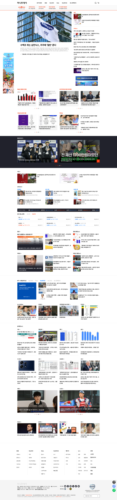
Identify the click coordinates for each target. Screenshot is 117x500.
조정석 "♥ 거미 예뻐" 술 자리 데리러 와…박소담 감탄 (31, 410)
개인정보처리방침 (28, 495)
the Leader (63, 422)
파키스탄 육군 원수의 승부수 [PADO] (25, 435)
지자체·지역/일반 (32, 464)
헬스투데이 (55, 467)
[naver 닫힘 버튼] (115, 489)
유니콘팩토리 (73, 3)
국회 (30, 454)
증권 (46, 3)
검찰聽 (42, 467)
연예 (18, 388)
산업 (18, 329)
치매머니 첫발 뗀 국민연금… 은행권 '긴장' (90, 347)
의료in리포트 (56, 461)
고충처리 (68, 495)
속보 (79, 474)
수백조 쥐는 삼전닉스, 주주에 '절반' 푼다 (38, 45)
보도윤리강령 (72, 495)
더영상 (40, 304)
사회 (39, 359)
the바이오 (64, 3)
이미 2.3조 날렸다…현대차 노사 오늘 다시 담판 (84, 31)
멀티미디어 (20, 138)
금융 (82, 329)
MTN (39, 422)
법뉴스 (42, 454)
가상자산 (18, 464)
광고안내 (50, 495)
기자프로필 (93, 467)
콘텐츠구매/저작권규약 (61, 495)
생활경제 (40, 329)
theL (58, 3)
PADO (19, 422)
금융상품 (18, 461)
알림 (91, 474)
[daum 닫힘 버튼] (115, 485)
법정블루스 (43, 464)
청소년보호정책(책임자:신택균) (38, 495)
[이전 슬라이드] (34, 108)
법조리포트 (43, 457)
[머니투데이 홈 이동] (22, 484)
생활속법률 (43, 461)
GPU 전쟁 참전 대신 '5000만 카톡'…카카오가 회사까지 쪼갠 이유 (86, 53)
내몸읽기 (55, 457)
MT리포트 (39, 3)
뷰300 (30, 467)
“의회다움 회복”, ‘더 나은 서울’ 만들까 (68, 435)
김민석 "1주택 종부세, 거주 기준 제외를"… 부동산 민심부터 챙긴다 (86, 43)
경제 (60, 329)
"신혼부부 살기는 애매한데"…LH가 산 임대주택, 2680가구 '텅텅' (87, 58)
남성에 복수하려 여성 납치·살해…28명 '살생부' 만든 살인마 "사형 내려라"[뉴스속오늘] (68, 128)
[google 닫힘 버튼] (115, 481)
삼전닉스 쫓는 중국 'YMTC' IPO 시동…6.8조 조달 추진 (90, 69)
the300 (52, 3)
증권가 (18, 467)
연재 (67, 461)
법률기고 (43, 474)
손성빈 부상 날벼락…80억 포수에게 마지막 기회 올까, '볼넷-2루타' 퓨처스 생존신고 (79, 409)
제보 (91, 470)
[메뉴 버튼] (98, 3)
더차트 (82, 304)
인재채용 (23, 495)
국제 (82, 359)
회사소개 (19, 495)
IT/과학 (19, 359)
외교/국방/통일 (32, 461)
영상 (91, 461)
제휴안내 (54, 495)
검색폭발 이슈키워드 (65, 304)
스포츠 (61, 388)
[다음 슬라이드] (39, 108)
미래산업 (80, 470)
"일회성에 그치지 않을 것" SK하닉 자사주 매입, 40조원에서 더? (36, 54)
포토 (91, 464)
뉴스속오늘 (20, 304)
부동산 (19, 253)
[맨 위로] (114, 494)
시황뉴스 (18, 454)
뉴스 (54, 454)
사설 (18, 171)
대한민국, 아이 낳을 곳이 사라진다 (81, 61)
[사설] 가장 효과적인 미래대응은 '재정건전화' (90, 21)
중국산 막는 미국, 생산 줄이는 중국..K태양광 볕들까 (85, 47)
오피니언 (19, 187)
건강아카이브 (56, 464)
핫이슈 (67, 457)
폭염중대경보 (62, 317)
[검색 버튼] (95, 3)
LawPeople (43, 470)
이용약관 (46, 495)
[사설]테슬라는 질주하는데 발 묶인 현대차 (90, 15)
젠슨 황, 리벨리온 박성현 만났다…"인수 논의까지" (84, 39)
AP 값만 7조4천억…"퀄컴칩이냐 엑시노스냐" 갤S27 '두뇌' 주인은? (90, 34)
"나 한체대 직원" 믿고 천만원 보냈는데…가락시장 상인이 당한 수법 (86, 65)
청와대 (30, 457)
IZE (82, 422)
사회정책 (61, 359)
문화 (85, 464)
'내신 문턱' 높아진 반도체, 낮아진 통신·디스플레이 (84, 49)
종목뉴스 (18, 457)
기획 (67, 464)
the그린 (55, 470)
